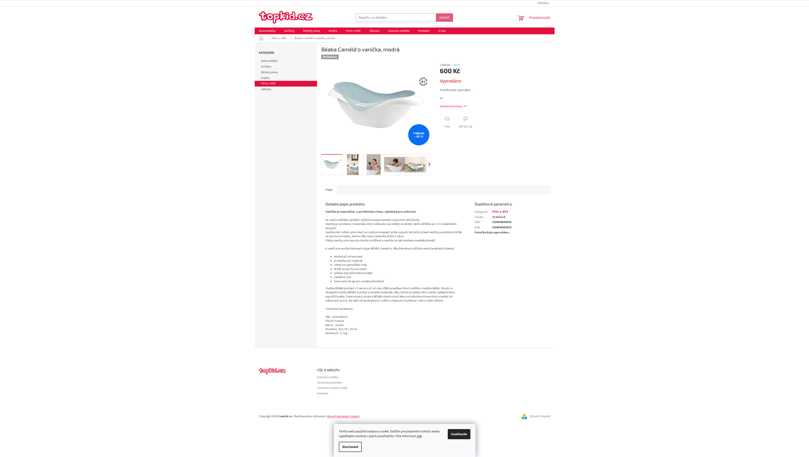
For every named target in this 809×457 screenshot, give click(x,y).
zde (419, 436)
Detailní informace (451, 106)
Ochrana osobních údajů (332, 388)
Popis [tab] (329, 190)
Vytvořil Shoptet (540, 416)
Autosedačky (269, 61)
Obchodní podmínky (329, 382)
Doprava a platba (327, 377)
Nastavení (350, 447)
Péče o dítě (268, 83)
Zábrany (266, 89)
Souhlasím (459, 434)
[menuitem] (267, 31)
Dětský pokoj (269, 72)
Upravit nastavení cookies (343, 416)
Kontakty (322, 393)
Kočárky (266, 67)
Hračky (265, 78)
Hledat (444, 17)
